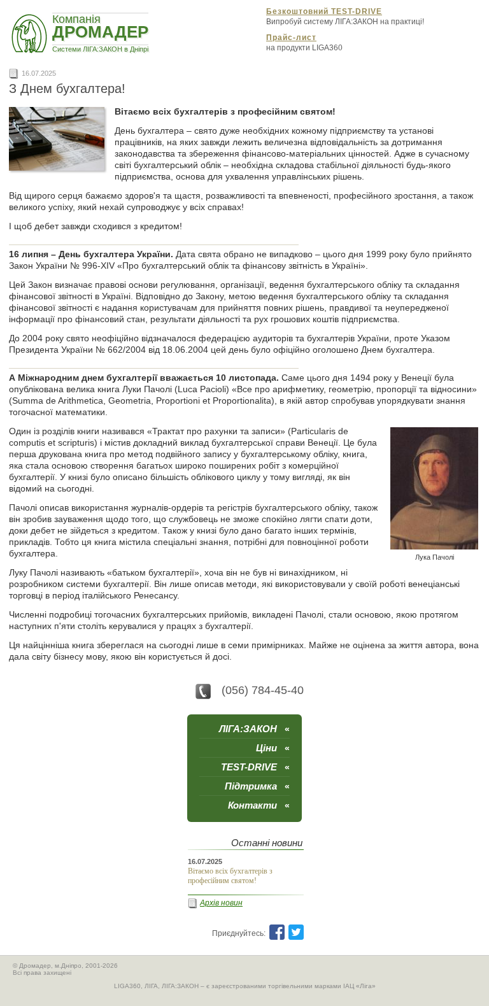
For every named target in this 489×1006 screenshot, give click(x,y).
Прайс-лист (291, 37)
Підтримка (257, 786)
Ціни (273, 747)
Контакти (259, 805)
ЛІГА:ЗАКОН (254, 728)
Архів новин (221, 902)
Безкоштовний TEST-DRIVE (324, 11)
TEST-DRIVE (255, 767)
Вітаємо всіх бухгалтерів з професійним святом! (230, 876)
